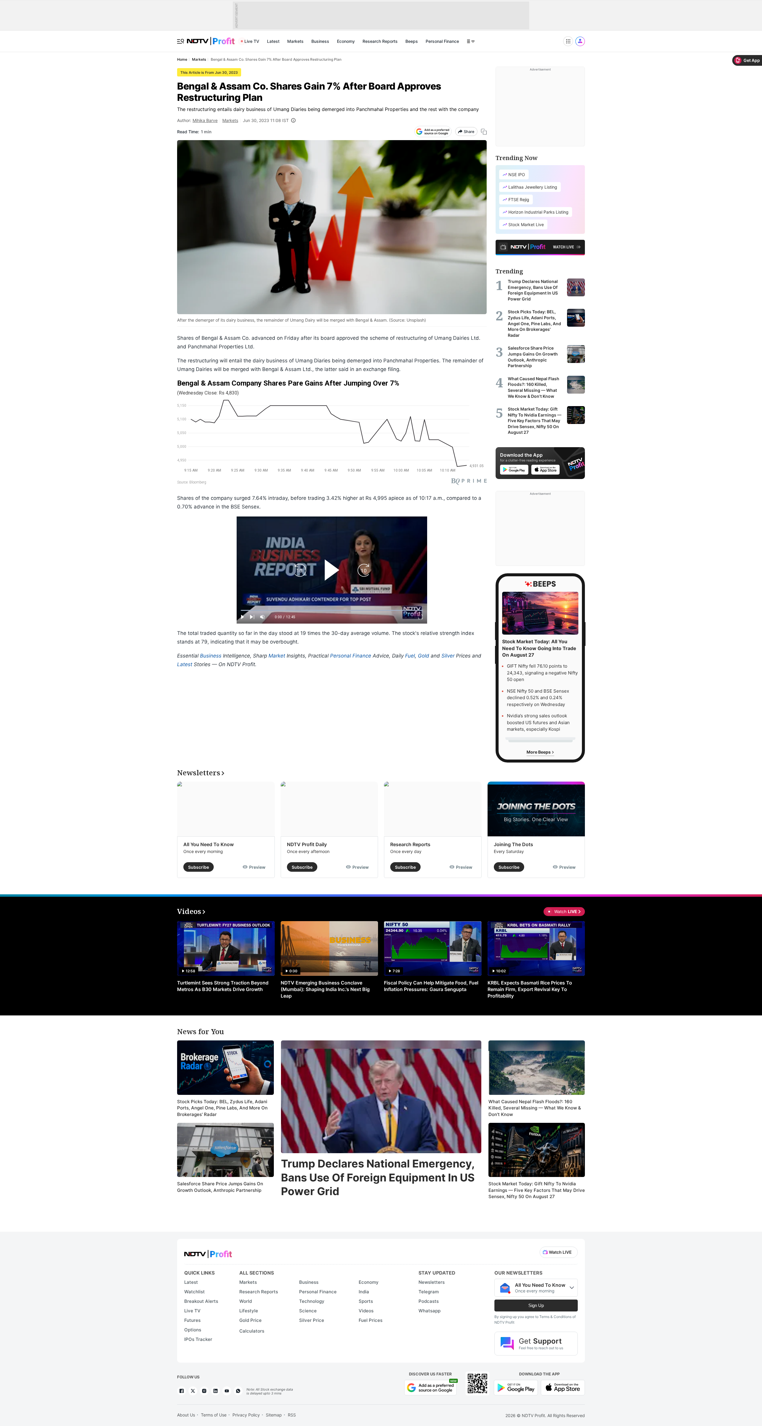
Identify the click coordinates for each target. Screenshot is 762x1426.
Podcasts (429, 1301)
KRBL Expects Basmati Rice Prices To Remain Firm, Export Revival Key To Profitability (530, 989)
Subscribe (198, 867)
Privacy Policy (246, 1414)
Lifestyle (248, 1311)
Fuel (410, 656)
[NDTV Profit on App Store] (563, 1387)
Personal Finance (442, 41)
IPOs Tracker (198, 1339)
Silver (448, 656)
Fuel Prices (370, 1320)
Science (308, 1311)
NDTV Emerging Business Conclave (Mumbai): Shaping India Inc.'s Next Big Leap (325, 989)
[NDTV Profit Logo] (208, 1252)
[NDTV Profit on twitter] (192, 1390)
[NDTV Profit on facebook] (181, 1390)
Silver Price (311, 1320)
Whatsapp (430, 1311)
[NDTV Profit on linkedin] (215, 1390)
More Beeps (539, 752)
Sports (366, 1301)
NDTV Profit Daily (307, 844)
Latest (273, 41)
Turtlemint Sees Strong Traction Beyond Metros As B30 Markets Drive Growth (222, 986)
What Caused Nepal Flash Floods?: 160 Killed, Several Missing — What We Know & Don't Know (534, 1108)
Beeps (411, 41)
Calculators (251, 1331)
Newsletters (432, 1282)
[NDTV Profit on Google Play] (516, 1387)
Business (320, 41)
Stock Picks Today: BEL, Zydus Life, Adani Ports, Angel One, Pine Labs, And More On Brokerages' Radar (222, 1108)
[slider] (332, 610)
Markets (295, 41)
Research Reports (380, 41)
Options (192, 1330)
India (364, 1291)
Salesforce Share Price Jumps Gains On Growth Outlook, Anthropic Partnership (220, 1187)
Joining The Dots (513, 844)
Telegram (429, 1291)
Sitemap (274, 1414)
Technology (311, 1301)
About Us (186, 1414)
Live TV (251, 41)
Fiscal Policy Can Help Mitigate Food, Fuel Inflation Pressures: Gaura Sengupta (431, 986)
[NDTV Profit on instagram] (204, 1390)
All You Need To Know (208, 844)
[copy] (484, 131)
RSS (292, 1414)
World (245, 1301)
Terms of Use (214, 1414)
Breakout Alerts (201, 1301)
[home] (211, 38)
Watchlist (194, 1291)
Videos (366, 1311)
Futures (192, 1320)
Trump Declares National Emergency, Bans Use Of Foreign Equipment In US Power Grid (378, 1177)
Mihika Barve (205, 120)
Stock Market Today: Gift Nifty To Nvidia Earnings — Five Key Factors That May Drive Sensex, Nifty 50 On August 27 (536, 1190)
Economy (346, 41)
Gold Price (250, 1320)
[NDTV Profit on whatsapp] (238, 1390)
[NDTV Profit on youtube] (226, 1390)
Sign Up (536, 1305)
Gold (423, 656)
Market (276, 656)
